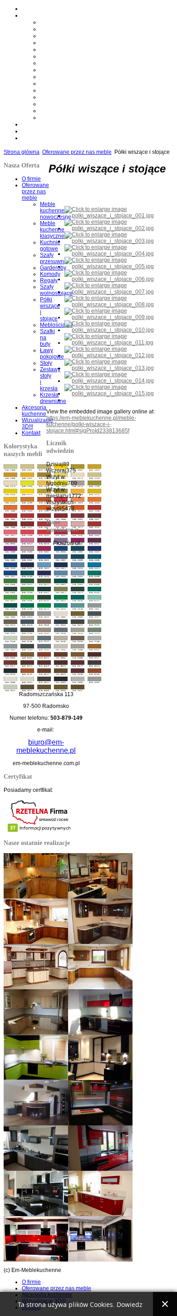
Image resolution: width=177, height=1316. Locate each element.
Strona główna (21, 152)
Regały (47, 63)
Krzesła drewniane (60, 117)
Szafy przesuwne (58, 42)
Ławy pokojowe (57, 97)
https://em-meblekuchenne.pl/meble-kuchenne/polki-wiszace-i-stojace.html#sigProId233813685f (91, 424)
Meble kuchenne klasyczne (69, 29)
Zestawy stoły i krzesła (64, 111)
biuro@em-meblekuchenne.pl (46, 746)
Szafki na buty (55, 90)
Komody (49, 56)
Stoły (45, 104)
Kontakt (30, 138)
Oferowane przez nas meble (51, 15)
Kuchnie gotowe (57, 36)
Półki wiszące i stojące (64, 77)
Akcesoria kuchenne (43, 124)
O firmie (31, 8)
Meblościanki (54, 83)
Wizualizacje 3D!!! (42, 131)
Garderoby (51, 49)
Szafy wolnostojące (61, 70)
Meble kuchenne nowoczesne (71, 22)
